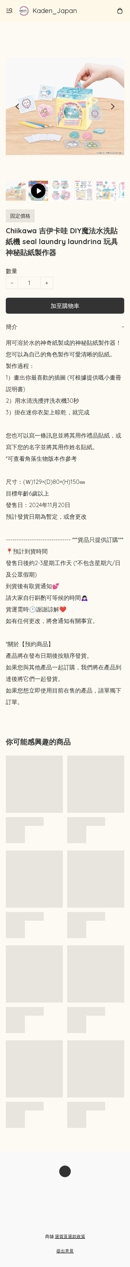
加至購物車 (65, 305)
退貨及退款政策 (70, 1236)
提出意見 (65, 1251)
